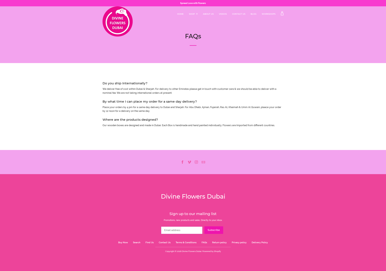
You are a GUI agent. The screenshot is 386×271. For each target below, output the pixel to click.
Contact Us (238, 14)
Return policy (219, 242)
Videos (223, 14)
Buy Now (123, 242)
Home (180, 14)
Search (136, 242)
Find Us (150, 242)
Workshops (268, 14)
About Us (208, 14)
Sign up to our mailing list (193, 214)
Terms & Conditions (186, 242)
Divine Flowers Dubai (193, 196)
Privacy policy (239, 242)
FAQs (204, 242)
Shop (192, 14)
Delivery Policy (260, 242)
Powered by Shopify (211, 251)
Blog (253, 14)
